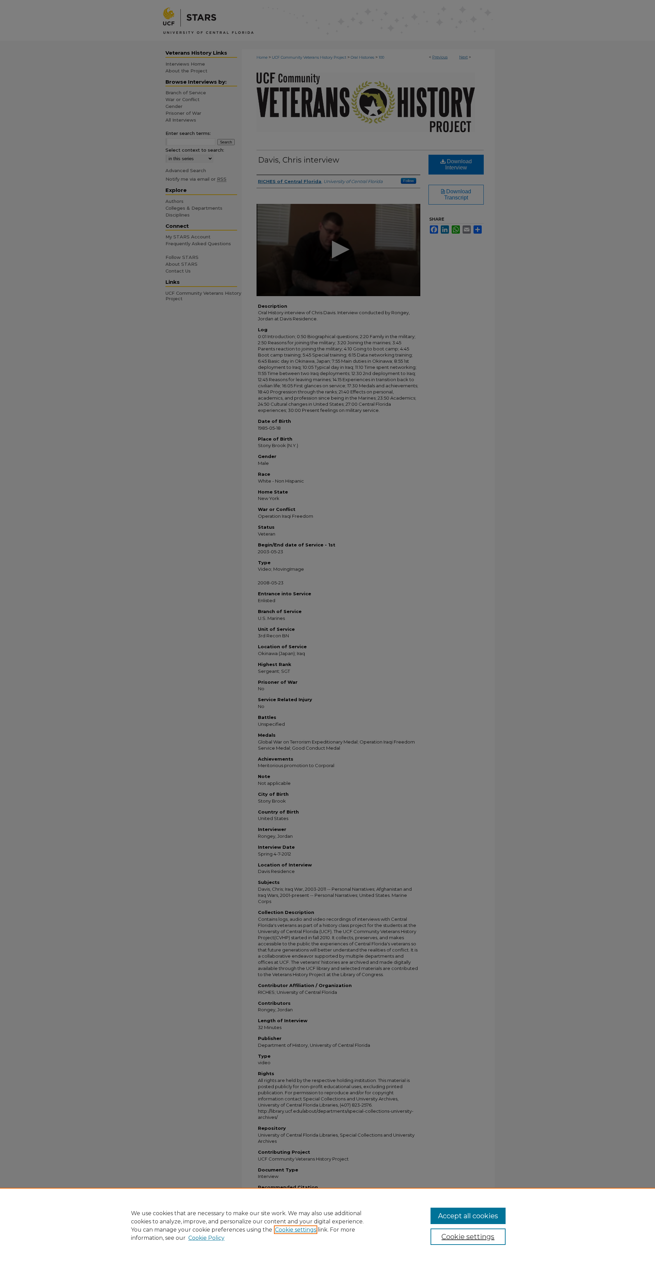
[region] (327, 1225)
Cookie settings (295, 1229)
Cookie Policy (206, 1238)
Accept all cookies (468, 1216)
